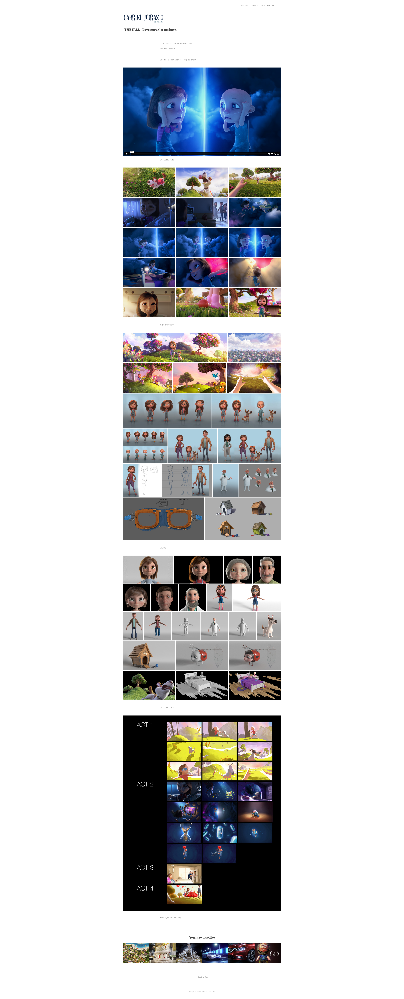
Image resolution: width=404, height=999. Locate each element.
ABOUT (262, 5)
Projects (254, 5)
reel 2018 (244, 5)
